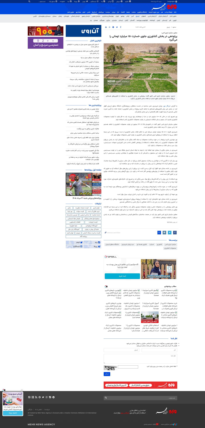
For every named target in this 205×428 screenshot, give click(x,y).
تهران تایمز (70, 233)
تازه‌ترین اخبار (95, 40)
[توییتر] (43, 397)
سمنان (54, 16)
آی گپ (110, 2)
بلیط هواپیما (73, 226)
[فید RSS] (36, 397)
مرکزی (108, 20)
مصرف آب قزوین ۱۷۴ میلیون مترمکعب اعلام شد (84, 62)
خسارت (152, 244)
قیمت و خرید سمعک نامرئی (91, 233)
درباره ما (47, 409)
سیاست (107, 12)
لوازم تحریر (96, 208)
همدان (96, 20)
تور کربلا (70, 211)
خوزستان (66, 16)
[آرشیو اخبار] (32, 397)
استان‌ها (94, 12)
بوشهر (122, 16)
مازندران (114, 20)
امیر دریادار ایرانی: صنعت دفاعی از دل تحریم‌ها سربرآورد (85, 74)
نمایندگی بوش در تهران (92, 229)
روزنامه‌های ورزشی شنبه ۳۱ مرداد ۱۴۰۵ (87, 198)
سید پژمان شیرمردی (128, 244)
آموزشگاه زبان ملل (73, 229)
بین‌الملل (101, 12)
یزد (91, 20)
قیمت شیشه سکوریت (82, 208)
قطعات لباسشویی (75, 222)
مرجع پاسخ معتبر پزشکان (91, 218)
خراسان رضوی (86, 16)
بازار (118, 12)
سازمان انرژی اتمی (170, 244)
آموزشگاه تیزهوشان (91, 226)
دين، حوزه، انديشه (154, 12)
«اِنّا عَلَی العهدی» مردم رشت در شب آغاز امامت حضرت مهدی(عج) (82, 151)
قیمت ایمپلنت (93, 222)
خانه (175, 12)
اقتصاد (123, 12)
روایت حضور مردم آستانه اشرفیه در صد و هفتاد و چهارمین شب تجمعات (84, 158)
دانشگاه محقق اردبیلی (112, 244)
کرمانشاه (152, 20)
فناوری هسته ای (142, 244)
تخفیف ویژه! (13, 413)
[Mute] (146, 277)
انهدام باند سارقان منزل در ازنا (90, 58)
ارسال (107, 374)
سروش (118, 2)
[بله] (50, 397)
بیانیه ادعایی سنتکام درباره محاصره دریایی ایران (84, 133)
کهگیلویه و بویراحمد (142, 20)
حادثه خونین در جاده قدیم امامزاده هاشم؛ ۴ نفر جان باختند (83, 110)
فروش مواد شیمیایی (74, 218)
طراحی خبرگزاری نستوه (167, 424)
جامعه (128, 12)
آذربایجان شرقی (163, 16)
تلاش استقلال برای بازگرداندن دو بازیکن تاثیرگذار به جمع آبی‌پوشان (83, 145)
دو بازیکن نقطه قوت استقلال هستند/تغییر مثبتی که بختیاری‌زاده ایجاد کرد (83, 123)
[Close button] (22, 390)
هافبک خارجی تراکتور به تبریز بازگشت (88, 129)
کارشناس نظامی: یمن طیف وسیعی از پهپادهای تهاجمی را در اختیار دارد (82, 52)
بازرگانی (30, 409)
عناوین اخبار (173, 16)
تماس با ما (38, 409)
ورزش (113, 12)
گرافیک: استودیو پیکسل (150, 424)
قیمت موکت (80, 211)
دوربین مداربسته (72, 215)
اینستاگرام (93, 2)
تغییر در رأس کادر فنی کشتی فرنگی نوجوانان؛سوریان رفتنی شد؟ (83, 98)
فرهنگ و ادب (168, 12)
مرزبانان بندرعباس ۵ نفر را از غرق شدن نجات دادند (83, 86)
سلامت (134, 12)
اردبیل (137, 16)
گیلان (126, 20)
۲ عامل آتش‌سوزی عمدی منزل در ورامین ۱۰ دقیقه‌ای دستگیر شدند (83, 45)
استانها (174, 27)
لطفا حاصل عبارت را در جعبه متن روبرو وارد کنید (162, 366)
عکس (88, 12)
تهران (117, 16)
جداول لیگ (52, 2)
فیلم (84, 12)
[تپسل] (106, 257)
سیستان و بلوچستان (45, 16)
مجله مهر (78, 12)
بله (102, 2)
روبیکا (76, 2)
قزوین (174, 20)
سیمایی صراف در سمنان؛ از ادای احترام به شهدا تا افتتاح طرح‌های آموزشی (84, 67)
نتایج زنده (62, 1)
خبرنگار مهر (166, 106)
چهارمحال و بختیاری (108, 16)
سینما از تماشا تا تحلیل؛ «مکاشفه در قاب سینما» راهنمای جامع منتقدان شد (84, 80)
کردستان (164, 20)
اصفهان (143, 16)
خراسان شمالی (75, 16)
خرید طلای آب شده (94, 211)
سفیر (69, 208)
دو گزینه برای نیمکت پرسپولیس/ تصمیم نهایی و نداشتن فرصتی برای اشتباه (84, 117)
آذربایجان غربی (152, 16)
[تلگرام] (53, 397)
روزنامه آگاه (83, 236)
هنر (162, 12)
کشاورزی (159, 244)
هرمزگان (102, 20)
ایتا (69, 2)
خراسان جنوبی (96, 16)
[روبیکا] (39, 397)
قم (170, 20)
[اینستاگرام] (46, 397)
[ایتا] (29, 397)
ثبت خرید (122, 276)
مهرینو (78, 233)
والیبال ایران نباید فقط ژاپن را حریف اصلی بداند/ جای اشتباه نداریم (83, 138)
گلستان (132, 20)
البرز (132, 16)
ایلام (127, 16)
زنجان (60, 16)
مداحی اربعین (84, 215)
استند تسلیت (96, 215)
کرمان (158, 20)
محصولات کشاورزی (170, 248)
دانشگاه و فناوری (142, 12)
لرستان (121, 20)
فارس (35, 16)
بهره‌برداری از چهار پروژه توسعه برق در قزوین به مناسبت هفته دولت (85, 91)
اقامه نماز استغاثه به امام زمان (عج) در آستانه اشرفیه (83, 164)
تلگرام (127, 2)
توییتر (84, 2)
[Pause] (143, 277)
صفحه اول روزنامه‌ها (92, 170)
